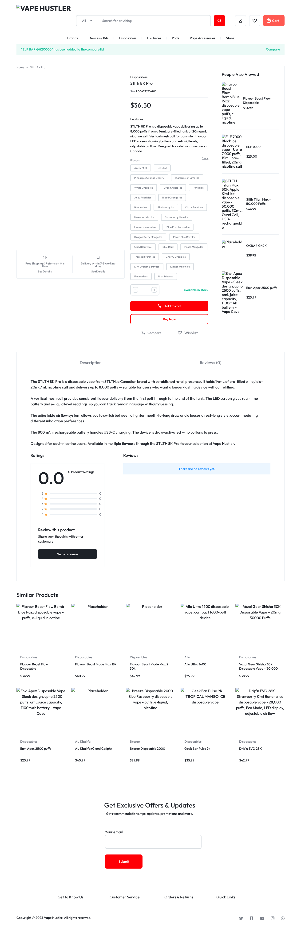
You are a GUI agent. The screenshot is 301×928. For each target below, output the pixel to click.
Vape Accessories (202, 38)
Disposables (127, 38)
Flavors (135, 160)
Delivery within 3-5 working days (98, 265)
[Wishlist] (254, 20)
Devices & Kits (98, 38)
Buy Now (169, 319)
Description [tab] (91, 362)
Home (20, 67)
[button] (140, 167)
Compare (273, 49)
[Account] (240, 20)
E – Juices (154, 38)
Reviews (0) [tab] (210, 362)
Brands (72, 38)
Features (136, 119)
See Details (45, 271)
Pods (175, 38)
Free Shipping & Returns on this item (44, 265)
